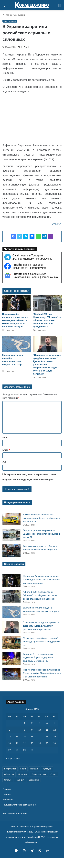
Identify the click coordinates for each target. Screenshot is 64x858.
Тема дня (20, 780)
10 (39, 730)
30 (32, 750)
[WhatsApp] (38, 236)
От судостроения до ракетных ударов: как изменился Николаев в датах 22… (41, 534)
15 (24, 736)
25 (47, 743)
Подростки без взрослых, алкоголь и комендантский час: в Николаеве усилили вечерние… (41, 579)
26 (54, 743)
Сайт (4, 462)
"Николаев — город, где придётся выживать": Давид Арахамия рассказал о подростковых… (41, 626)
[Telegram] (44, 236)
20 (9, 743)
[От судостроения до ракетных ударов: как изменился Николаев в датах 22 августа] (11, 535)
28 (17, 750)
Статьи (7, 780)
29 (24, 750)
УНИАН (57, 223)
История (34, 769)
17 (39, 736)
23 (32, 743)
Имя (5, 437)
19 (54, 736)
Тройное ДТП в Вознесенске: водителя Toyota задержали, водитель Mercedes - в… (38, 657)
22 (24, 743)
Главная (8, 15)
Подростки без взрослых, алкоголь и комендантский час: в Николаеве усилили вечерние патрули (15, 320)
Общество (9, 774)
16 (32, 736)
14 (17, 736)
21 (17, 743)
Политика (22, 774)
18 (47, 736)
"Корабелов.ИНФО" (16, 832)
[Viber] (50, 236)
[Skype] (25, 236)
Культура (47, 769)
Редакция (7, 799)
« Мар (9, 758)
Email (6, 450)
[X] (19, 236)
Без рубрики (19, 15)
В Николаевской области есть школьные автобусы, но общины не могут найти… (42, 518)
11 (47, 730)
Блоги (23, 769)
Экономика (34, 780)
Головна (6, 794)
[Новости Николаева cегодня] (32, 5)
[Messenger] (32, 236)
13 (9, 736)
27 (9, 750)
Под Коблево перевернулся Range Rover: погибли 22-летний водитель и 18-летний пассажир (42, 673)
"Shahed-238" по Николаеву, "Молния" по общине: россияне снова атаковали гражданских (47, 320)
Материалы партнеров (14, 813)
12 (54, 730)
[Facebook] (13, 236)
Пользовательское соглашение (19, 805)
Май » (17, 758)
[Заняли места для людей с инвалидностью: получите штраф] (16, 344)
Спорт (53, 774)
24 (39, 743)
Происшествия (39, 774)
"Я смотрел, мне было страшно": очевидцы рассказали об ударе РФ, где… (42, 641)
